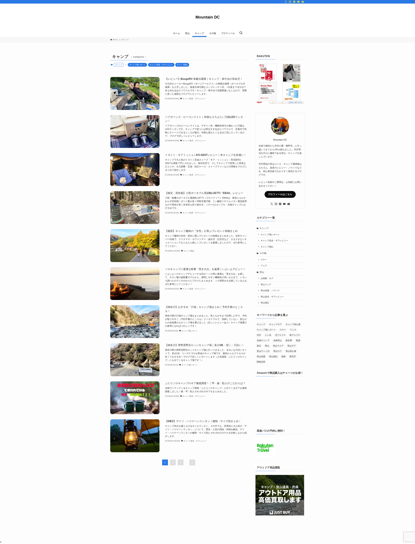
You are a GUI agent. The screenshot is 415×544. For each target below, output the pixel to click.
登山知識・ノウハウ (270, 290)
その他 (263, 253)
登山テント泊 (263, 351)
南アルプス (295, 335)
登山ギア (291, 346)
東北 (259, 346)
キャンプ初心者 (293, 324)
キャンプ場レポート (137, 65)
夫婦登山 (277, 340)
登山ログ (277, 351)
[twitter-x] (286, 2)
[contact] (303, 2)
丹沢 (259, 335)
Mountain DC (209, 17)
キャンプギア (275, 324)
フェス (264, 265)
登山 (262, 272)
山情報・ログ (267, 278)
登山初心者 (291, 351)
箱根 (283, 356)
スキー (264, 259)
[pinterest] (294, 2)
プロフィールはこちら (280, 194)
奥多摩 (289, 340)
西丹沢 (293, 356)
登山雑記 (265, 303)
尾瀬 (298, 340)
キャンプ (264, 228)
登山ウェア (266, 284)
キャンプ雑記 (182, 65)
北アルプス (280, 335)
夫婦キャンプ (263, 340)
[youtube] (298, 2)
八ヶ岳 (268, 335)
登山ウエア (278, 346)
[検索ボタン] (240, 33)
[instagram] (290, 2)
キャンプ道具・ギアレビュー (161, 65)
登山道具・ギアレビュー (272, 297)
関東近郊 (261, 362)
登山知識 (261, 356)
